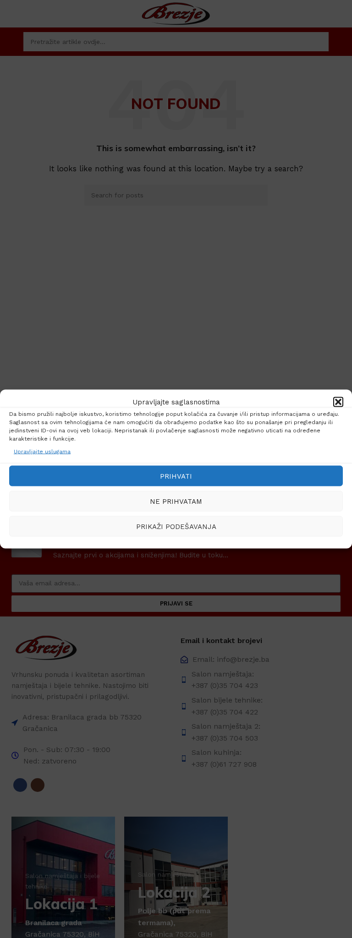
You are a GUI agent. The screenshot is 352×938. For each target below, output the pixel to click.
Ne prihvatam (176, 501)
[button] (338, 402)
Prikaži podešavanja (176, 526)
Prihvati (176, 476)
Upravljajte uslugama (42, 451)
